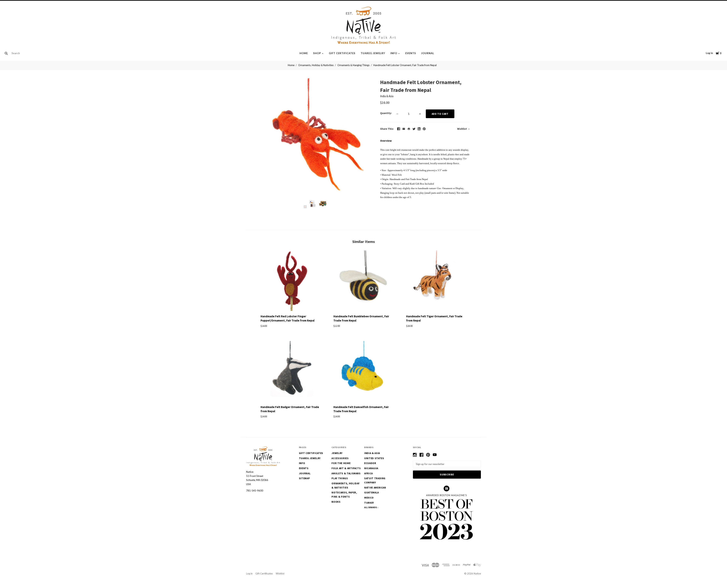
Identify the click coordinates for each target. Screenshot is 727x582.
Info (393, 53)
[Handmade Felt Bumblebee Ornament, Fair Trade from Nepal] (363, 281)
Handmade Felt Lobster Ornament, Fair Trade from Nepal (405, 65)
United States (374, 458)
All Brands (370, 507)
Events (410, 53)
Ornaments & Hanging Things (353, 65)
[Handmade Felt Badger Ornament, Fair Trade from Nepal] (291, 372)
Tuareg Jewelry (373, 53)
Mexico (369, 497)
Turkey (369, 502)
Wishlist (462, 128)
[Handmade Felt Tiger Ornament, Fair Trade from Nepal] (436, 281)
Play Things (340, 478)
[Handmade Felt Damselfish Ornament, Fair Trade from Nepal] (363, 372)
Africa (368, 473)
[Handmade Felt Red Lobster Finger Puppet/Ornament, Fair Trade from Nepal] (291, 281)
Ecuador (370, 463)
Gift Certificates (342, 53)
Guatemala (371, 492)
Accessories (340, 458)
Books (336, 501)
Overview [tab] (386, 140)
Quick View (290, 305)
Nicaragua (371, 468)
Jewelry (337, 453)
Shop (317, 53)
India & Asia (386, 96)
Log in (709, 53)
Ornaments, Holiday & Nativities (316, 65)
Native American (375, 487)
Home (304, 53)
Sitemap (304, 478)
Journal (427, 53)
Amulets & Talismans (346, 473)
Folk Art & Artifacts (346, 468)
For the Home (341, 463)
